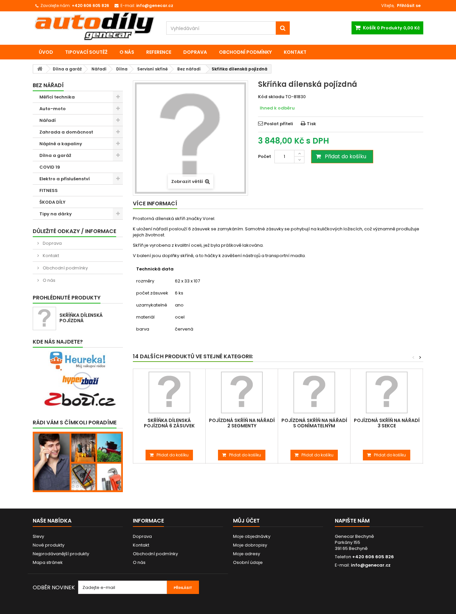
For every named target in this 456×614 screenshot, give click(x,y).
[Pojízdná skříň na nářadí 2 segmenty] (241, 392)
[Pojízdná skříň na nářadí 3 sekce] (386, 392)
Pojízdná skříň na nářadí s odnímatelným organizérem (314, 426)
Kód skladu (271, 97)
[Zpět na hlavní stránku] (39, 69)
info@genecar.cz (371, 565)
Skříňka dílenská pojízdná (81, 318)
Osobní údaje (248, 562)
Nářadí (47, 120)
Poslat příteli (278, 124)
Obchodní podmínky (245, 52)
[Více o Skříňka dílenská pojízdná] (44, 318)
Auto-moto (52, 109)
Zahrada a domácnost (66, 132)
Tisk (311, 124)
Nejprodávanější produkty (61, 554)
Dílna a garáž (55, 155)
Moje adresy (246, 554)
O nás (127, 52)
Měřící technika (57, 97)
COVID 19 (49, 167)
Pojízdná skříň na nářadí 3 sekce (387, 423)
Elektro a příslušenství (64, 179)
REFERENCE (158, 52)
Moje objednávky (251, 536)
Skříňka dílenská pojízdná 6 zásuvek (169, 423)
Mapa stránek (48, 562)
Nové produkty (48, 545)
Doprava (195, 52)
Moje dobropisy (250, 545)
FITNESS (48, 190)
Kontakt (295, 52)
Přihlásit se (409, 5)
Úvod (46, 52)
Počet (264, 156)
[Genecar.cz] (94, 26)
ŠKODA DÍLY (52, 202)
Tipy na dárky (55, 214)
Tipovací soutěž (86, 52)
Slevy (38, 536)
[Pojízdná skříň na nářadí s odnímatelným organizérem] (314, 392)
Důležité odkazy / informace (74, 231)
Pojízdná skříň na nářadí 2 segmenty (242, 423)
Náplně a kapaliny (60, 144)
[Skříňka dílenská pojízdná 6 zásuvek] (169, 392)
